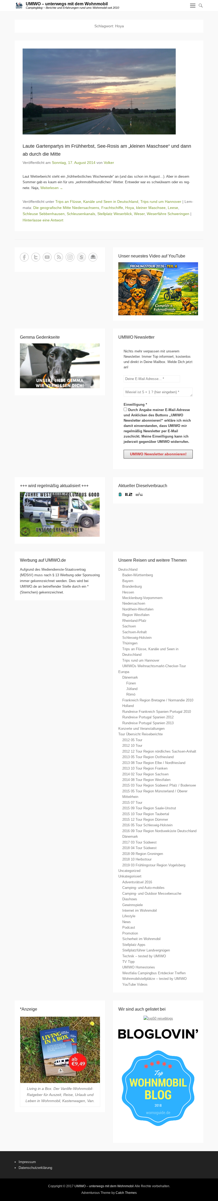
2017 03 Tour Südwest (139, 842)
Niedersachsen (133, 603)
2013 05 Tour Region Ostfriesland (148, 757)
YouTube (47, 257)
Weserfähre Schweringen (168, 214)
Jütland (131, 689)
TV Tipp (128, 962)
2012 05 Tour (132, 740)
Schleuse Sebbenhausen (44, 214)
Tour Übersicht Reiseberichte (140, 734)
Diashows (129, 899)
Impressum (27, 1162)
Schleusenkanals (81, 214)
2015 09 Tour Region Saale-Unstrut (149, 808)
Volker (109, 162)
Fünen (131, 683)
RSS (58, 257)
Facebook (24, 257)
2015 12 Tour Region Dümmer (145, 820)
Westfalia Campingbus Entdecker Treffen (154, 973)
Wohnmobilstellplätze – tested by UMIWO (154, 979)
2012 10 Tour (132, 746)
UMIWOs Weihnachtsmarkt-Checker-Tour (154, 666)
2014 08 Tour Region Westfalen (146, 780)
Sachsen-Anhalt (134, 632)
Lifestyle (128, 916)
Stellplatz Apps (133, 945)
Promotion (130, 933)
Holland (128, 706)
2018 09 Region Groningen (142, 854)
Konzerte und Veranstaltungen (141, 729)
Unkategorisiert (129, 876)
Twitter (35, 257)
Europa (123, 672)
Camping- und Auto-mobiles (143, 888)
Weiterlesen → (51, 188)
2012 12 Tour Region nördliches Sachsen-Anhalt (159, 751)
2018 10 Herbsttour (137, 859)
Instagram (70, 257)
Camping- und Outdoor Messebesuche (151, 894)
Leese (173, 208)
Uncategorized (129, 871)
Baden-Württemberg (137, 575)
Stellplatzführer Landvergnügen (146, 950)
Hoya (129, 208)
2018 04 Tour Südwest (139, 848)
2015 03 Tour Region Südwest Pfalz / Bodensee (159, 785)
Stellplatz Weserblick (114, 214)
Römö (130, 694)
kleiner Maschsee (151, 208)
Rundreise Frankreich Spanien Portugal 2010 (156, 712)
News (126, 922)
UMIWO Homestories (138, 967)
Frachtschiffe (112, 208)
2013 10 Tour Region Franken (144, 768)
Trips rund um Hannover (160, 201)
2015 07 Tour (132, 803)
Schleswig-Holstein (137, 638)
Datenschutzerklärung (35, 1168)
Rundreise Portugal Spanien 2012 (148, 717)
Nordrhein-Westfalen (137, 609)
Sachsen (129, 626)
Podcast (128, 927)
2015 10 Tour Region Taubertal (145, 814)
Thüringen (129, 643)
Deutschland (127, 569)
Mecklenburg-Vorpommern (142, 598)
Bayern (127, 581)
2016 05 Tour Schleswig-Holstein (147, 825)
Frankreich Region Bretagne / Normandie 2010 (157, 700)
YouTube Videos (135, 984)
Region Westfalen (135, 615)
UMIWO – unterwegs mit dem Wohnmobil (67, 4)
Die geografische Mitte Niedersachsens (66, 208)
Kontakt (93, 257)
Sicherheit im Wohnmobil (141, 939)
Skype (81, 257)
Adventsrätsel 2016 (137, 882)
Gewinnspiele (132, 905)
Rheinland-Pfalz (134, 621)
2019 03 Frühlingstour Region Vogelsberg (153, 865)
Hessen (128, 592)
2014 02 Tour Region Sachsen (145, 774)
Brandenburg (132, 586)
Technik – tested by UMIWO (144, 956)
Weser (139, 214)
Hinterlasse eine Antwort (43, 220)
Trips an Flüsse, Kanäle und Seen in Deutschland (96, 201)
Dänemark (130, 677)
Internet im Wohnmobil (139, 910)
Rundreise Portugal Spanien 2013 (148, 723)
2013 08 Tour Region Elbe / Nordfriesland (153, 763)
